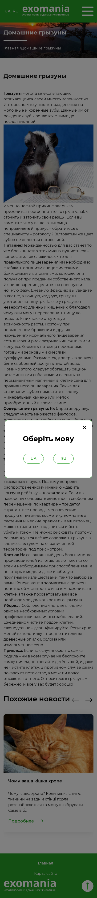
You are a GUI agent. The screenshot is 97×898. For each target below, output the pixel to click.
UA (33, 458)
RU (63, 458)
